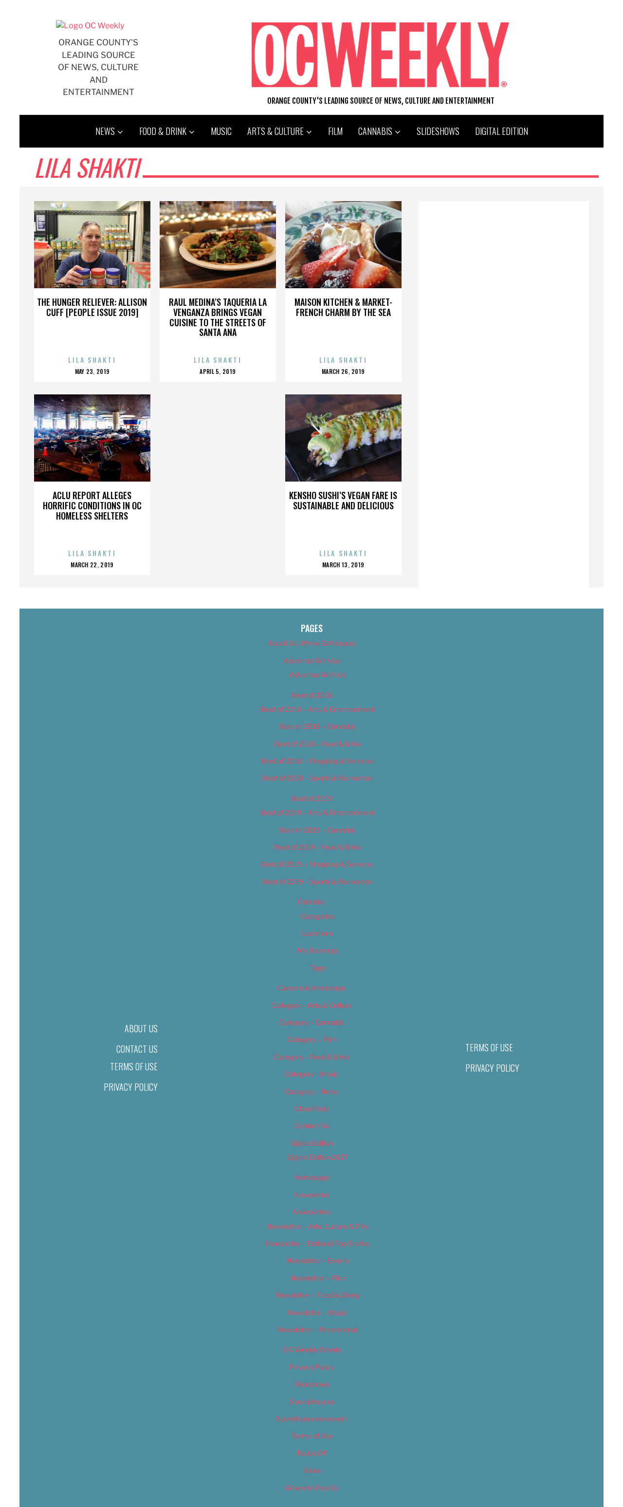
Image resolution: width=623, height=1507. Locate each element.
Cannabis (375, 131)
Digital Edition (501, 131)
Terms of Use (134, 1066)
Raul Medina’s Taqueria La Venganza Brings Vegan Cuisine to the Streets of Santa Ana (218, 317)
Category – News (311, 1091)
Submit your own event (312, 1418)
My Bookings (317, 950)
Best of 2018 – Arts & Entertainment (317, 709)
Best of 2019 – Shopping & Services (317, 864)
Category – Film (311, 1039)
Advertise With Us (311, 660)
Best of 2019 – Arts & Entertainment (317, 812)
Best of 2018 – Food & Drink (317, 744)
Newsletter (311, 1195)
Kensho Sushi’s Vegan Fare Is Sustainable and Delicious (343, 500)
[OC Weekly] (90, 25)
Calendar (311, 901)
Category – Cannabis (311, 1022)
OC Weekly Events (312, 1349)
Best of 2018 (312, 695)
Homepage (311, 1177)
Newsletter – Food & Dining (317, 1295)
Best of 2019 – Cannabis (317, 830)
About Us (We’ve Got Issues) (312, 643)
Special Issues (312, 1401)
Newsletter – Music (317, 1312)
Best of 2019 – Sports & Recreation (317, 881)
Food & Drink (162, 131)
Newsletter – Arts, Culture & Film (317, 1226)
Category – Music (311, 1074)
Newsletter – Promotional (317, 1329)
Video (312, 1470)
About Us (141, 1028)
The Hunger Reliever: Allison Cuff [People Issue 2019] (92, 307)
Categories (317, 916)
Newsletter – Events (317, 1260)
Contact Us (137, 1048)
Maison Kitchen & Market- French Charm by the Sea (343, 307)
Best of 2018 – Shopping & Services (317, 761)
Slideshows (438, 131)
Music (221, 131)
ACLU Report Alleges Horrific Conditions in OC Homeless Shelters (92, 505)
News (105, 131)
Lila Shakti (92, 359)
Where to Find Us (311, 1488)
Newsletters (311, 1212)
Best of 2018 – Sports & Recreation (317, 778)
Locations (317, 933)
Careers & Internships (312, 988)
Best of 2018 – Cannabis (317, 726)
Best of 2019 (312, 798)
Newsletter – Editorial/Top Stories (317, 1243)
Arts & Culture (275, 131)
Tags (317, 968)
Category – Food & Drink (311, 1057)
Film (335, 131)
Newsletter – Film (317, 1278)
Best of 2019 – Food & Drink (317, 847)
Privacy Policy (131, 1086)
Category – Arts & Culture (311, 1005)
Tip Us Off (311, 1453)
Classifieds (311, 1108)
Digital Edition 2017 (318, 1157)
